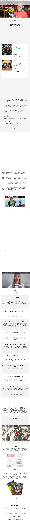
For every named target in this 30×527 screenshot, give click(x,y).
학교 (13, 2)
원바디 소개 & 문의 (15, 513)
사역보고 (11, 4)
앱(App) (21, 2)
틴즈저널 (22, 513)
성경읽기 (25, 513)
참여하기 (18, 2)
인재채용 (14, 4)
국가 (15, 2)
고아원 (11, 2)
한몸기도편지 (8, 2)
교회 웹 (8, 4)
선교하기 (9, 513)
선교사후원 (19, 513)
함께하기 (11, 513)
